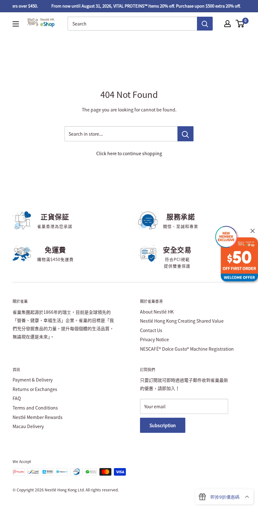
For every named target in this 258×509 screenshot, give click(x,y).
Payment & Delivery (33, 379)
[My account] (227, 23)
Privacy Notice (154, 339)
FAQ (17, 398)
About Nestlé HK (157, 311)
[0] (240, 23)
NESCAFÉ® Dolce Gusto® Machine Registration (187, 349)
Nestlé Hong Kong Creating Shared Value (182, 321)
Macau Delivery (28, 426)
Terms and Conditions (35, 407)
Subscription (162, 425)
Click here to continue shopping (129, 153)
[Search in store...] (185, 133)
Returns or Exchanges (35, 389)
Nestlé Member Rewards (38, 417)
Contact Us (151, 330)
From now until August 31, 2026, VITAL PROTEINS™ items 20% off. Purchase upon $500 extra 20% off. (143, 6)
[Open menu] (16, 23)
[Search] (205, 24)
